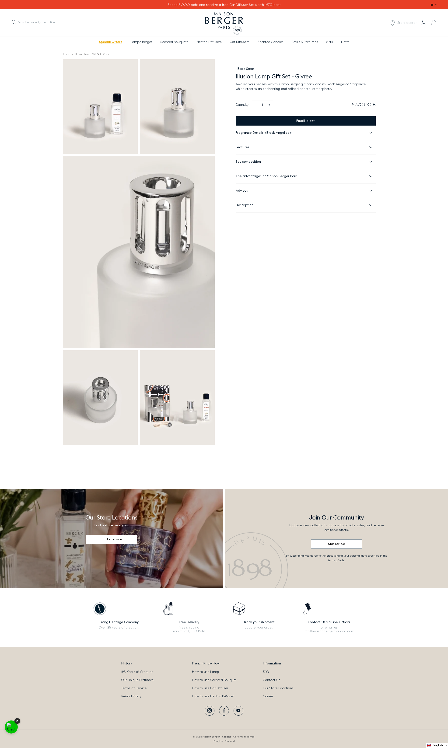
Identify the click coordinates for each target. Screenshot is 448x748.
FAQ (266, 672)
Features (242, 147)
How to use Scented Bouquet (214, 680)
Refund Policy (131, 696)
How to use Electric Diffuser (213, 696)
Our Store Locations (278, 688)
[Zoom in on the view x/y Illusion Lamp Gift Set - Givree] (100, 106)
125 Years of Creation (137, 672)
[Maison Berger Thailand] (224, 23)
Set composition (248, 161)
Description (244, 205)
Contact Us (271, 680)
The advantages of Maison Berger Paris (267, 176)
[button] (34, 23)
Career (268, 696)
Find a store (111, 539)
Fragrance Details (263, 132)
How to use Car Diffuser (210, 688)
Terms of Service (134, 688)
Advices (242, 190)
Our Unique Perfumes (137, 680)
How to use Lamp (205, 672)
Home (67, 54)
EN (432, 4)
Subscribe (336, 544)
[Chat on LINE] (11, 727)
